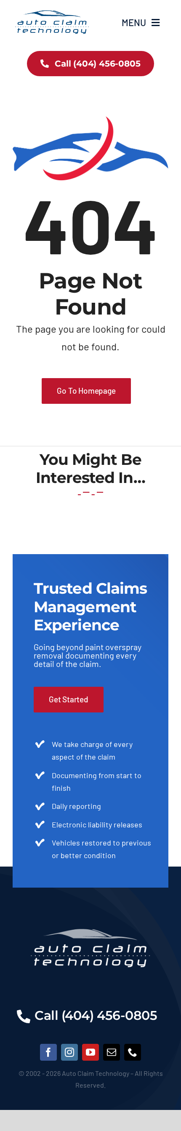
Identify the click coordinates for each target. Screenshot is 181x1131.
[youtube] (90, 1052)
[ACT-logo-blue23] (51, 8)
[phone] (132, 1052)
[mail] (111, 1052)
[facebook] (48, 1052)
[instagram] (69, 1052)
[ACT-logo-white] (90, 913)
